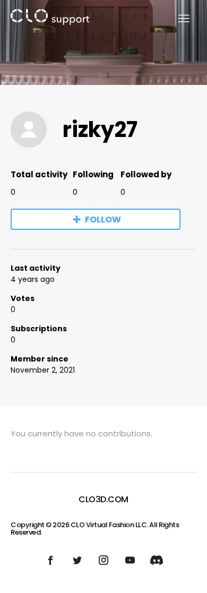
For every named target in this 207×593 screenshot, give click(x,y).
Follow (103, 219)
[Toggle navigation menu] (177, 19)
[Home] (50, 19)
